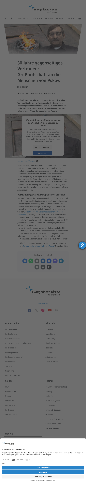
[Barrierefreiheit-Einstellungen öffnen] (82, 245)
